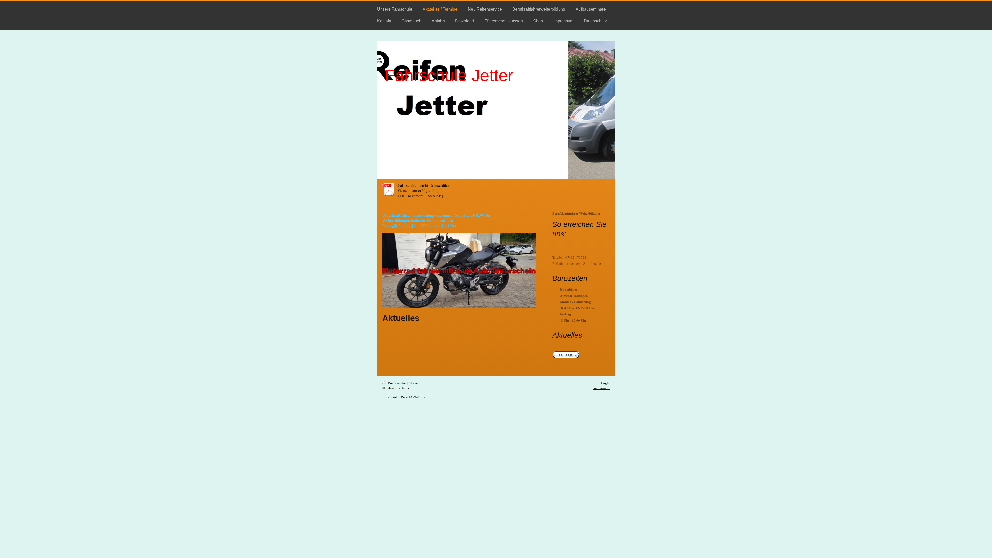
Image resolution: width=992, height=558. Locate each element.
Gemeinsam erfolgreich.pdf (420, 190)
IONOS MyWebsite (412, 397)
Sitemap (414, 383)
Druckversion (397, 383)
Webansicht (601, 387)
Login (605, 383)
